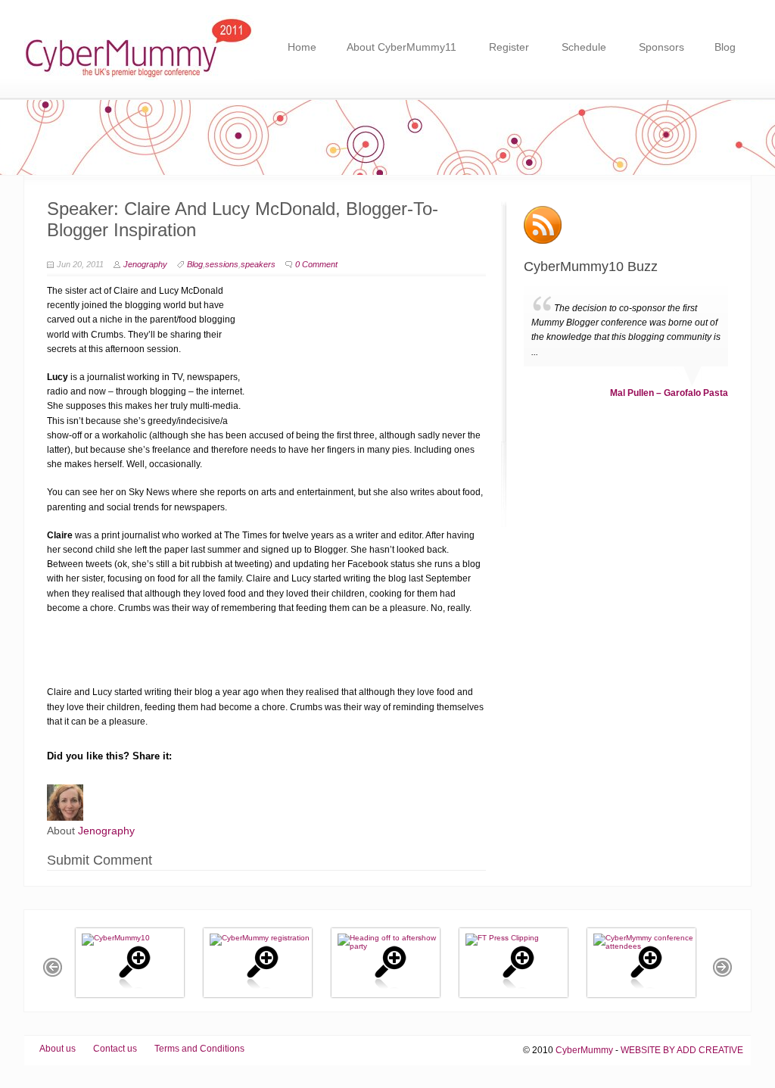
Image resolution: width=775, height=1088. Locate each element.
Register (509, 47)
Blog (725, 47)
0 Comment (316, 264)
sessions (221, 264)
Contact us (115, 1048)
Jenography (145, 264)
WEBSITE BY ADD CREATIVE (682, 1050)
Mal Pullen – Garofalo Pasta (669, 425)
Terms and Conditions (199, 1048)
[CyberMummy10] (116, 938)
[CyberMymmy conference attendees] (649, 946)
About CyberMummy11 (401, 47)
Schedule (584, 47)
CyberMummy (584, 1050)
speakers (258, 264)
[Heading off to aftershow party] (394, 946)
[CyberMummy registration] (260, 938)
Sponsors (661, 47)
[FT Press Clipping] (502, 938)
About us (57, 1048)
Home (302, 47)
